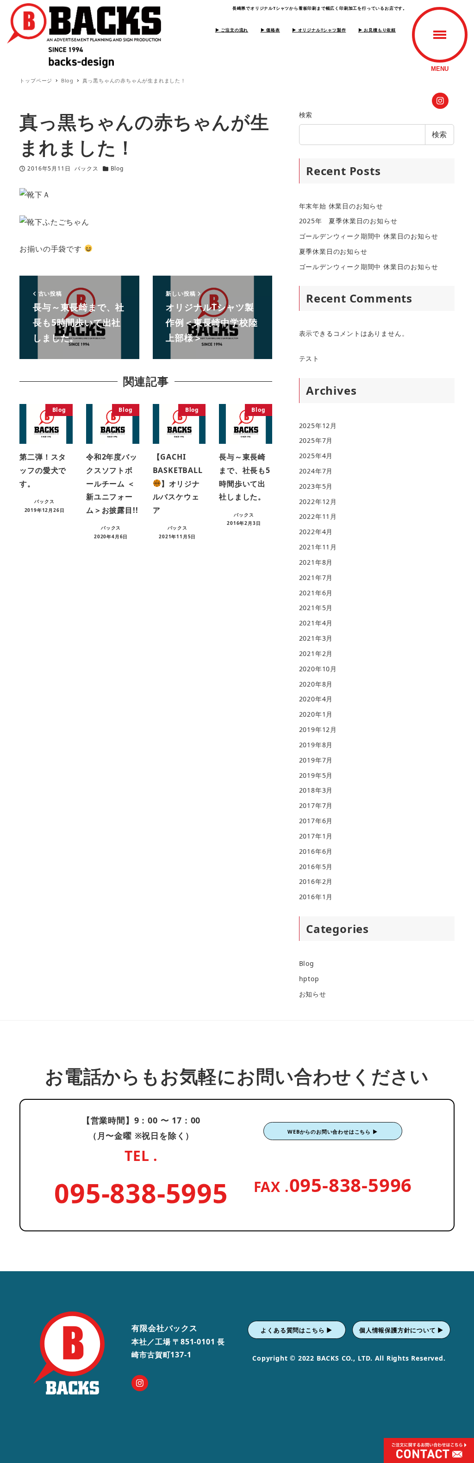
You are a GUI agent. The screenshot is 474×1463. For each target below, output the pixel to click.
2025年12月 (318, 425)
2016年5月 (316, 866)
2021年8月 (316, 562)
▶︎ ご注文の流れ (231, 30)
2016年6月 (316, 851)
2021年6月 (316, 592)
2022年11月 (318, 516)
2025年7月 (316, 440)
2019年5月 (316, 775)
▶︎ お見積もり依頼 (377, 30)
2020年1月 (316, 714)
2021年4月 (316, 622)
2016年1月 (316, 896)
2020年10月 (318, 668)
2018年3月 (316, 790)
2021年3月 (316, 638)
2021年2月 (316, 653)
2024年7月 (316, 471)
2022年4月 (316, 531)
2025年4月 (316, 455)
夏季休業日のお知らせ (333, 251)
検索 (306, 114)
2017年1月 (316, 836)
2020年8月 (316, 684)
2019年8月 (316, 744)
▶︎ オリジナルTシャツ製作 (319, 30)
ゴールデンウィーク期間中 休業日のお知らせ (368, 236)
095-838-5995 (141, 1193)
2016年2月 (316, 881)
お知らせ (312, 994)
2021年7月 (316, 577)
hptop (309, 978)
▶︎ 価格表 (270, 30)
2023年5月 (316, 486)
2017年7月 (316, 805)
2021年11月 (318, 546)
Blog (117, 168)
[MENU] (440, 35)
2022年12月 (318, 501)
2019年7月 (316, 760)
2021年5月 (316, 607)
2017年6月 (316, 820)
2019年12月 (318, 729)
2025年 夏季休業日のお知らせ (348, 220)
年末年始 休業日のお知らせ (341, 206)
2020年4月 (316, 698)
